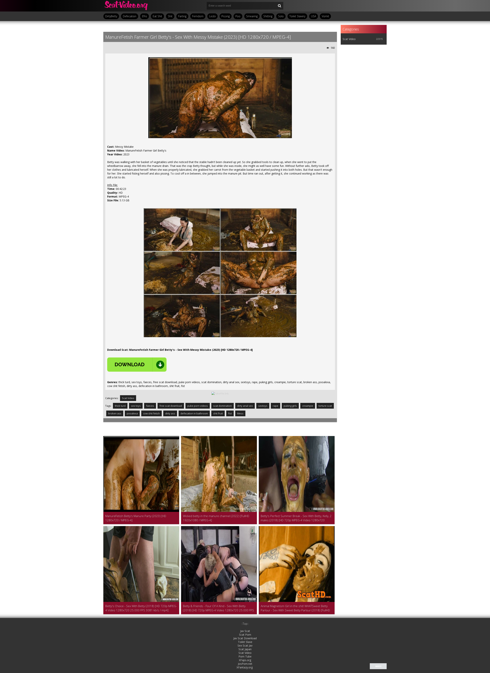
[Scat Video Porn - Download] (126, 5)
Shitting (267, 16)
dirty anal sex (245, 405)
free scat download (170, 405)
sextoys (262, 405)
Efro (144, 16)
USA (313, 16)
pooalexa (132, 413)
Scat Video (128, 398)
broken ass (114, 413)
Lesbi (212, 16)
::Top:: (245, 623)
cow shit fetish (151, 413)
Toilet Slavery (297, 16)
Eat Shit (157, 16)
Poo (237, 16)
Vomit (325, 16)
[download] (137, 364)
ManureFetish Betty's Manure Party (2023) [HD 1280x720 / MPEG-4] (135, 518)
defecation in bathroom (194, 413)
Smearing (252, 16)
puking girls (290, 405)
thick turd (120, 405)
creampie (307, 405)
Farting (182, 16)
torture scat (325, 405)
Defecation (129, 16)
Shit (170, 16)
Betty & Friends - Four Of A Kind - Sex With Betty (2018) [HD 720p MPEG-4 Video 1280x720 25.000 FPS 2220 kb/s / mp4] (218, 608)
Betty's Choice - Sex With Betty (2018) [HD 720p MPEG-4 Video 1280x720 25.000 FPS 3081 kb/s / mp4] (141, 608)
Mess (240, 413)
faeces (150, 405)
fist (230, 413)
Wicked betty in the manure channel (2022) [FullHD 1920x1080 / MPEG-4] (216, 518)
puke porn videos (197, 405)
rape (275, 405)
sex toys (136, 405)
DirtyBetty (111, 16)
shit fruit (218, 413)
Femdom (197, 16)
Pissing (225, 16)
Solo (281, 16)
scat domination (222, 405)
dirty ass (170, 413)
